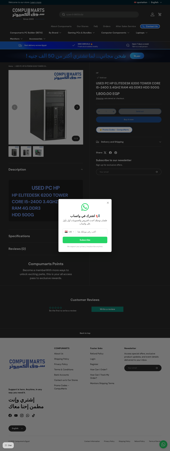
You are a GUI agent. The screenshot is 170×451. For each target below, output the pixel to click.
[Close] (108, 203)
